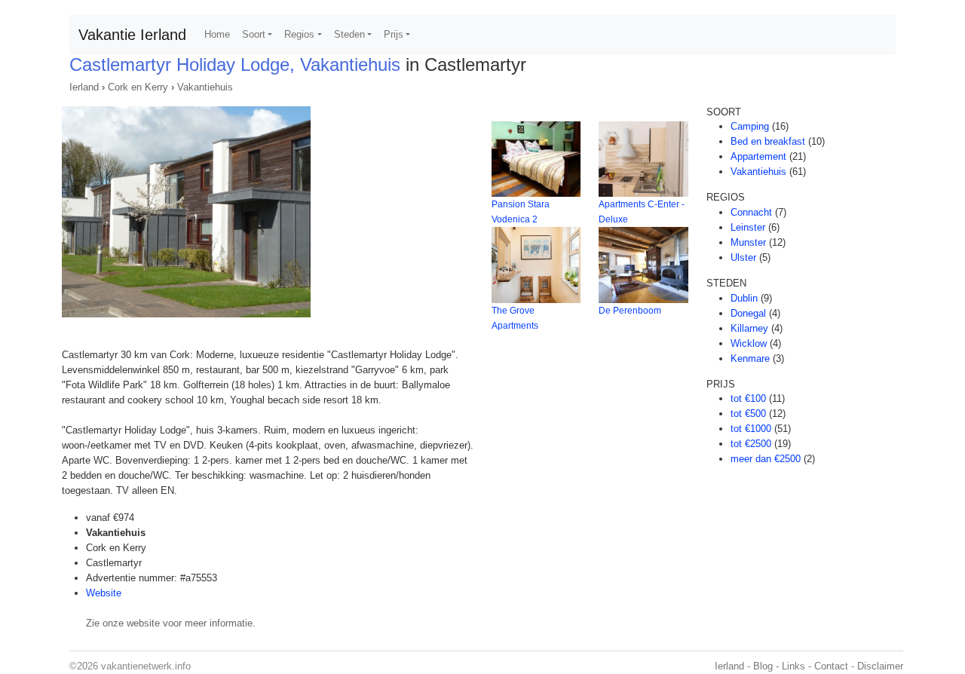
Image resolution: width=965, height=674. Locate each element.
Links (793, 666)
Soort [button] (253, 34)
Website (103, 593)
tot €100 (748, 398)
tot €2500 (751, 443)
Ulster (743, 257)
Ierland (84, 87)
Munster (748, 242)
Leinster (748, 227)
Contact (831, 666)
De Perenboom (630, 310)
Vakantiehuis (205, 87)
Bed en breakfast (768, 141)
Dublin (744, 298)
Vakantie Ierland (132, 34)
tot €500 (748, 413)
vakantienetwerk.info (146, 666)
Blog (763, 666)
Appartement (758, 156)
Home (217, 34)
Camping (750, 126)
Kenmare (750, 358)
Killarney (749, 328)
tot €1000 (751, 428)
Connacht (751, 212)
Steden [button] (349, 34)
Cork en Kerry (138, 87)
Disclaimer (880, 666)
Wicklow (749, 343)
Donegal (748, 313)
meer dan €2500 (766, 458)
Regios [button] (299, 34)
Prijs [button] (393, 34)
